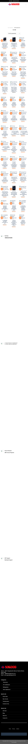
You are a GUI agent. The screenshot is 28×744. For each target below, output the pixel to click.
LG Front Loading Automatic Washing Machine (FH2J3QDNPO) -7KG (5, 134)
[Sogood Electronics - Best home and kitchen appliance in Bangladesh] (14, 4)
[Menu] (1, 4)
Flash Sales (5, 696)
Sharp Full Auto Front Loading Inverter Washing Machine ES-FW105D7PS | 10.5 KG (23, 74)
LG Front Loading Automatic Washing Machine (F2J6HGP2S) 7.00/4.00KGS (14, 164)
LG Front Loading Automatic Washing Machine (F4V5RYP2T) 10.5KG (14, 149)
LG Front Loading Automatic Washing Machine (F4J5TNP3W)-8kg (14, 118)
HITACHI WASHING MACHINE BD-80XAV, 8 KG (14, 104)
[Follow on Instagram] (13, 726)
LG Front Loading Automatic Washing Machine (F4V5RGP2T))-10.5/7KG (6, 148)
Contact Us (5, 718)
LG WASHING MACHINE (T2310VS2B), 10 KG (5, 222)
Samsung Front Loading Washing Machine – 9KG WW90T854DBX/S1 (23, 179)
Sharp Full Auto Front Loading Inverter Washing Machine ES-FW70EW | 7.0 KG (23, 89)
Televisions (5, 682)
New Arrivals (5, 698)
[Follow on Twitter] (14, 726)
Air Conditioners (6, 684)
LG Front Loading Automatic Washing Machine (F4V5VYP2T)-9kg (23, 148)
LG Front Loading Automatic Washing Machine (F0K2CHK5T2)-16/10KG (15, 133)
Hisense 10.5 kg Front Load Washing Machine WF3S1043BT (5, 73)
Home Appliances (10, 27)
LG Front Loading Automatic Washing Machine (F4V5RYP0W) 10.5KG (5, 164)
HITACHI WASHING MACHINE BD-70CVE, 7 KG (4, 104)
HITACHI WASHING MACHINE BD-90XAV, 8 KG (23, 104)
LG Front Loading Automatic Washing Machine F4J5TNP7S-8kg (5, 179)
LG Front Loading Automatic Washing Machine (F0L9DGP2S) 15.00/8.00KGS (23, 164)
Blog (4, 713)
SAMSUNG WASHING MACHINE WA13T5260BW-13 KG (5, 208)
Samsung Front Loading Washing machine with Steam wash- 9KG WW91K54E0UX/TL (5, 193)
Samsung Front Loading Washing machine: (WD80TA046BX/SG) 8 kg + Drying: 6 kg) (14, 59)
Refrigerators (5, 687)
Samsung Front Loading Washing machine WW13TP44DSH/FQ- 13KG (23, 193)
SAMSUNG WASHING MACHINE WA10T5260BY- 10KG (14, 208)
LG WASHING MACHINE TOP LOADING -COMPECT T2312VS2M (23, 208)
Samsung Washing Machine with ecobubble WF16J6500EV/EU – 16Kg (14, 193)
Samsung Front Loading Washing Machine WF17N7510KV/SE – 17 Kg (14, 45)
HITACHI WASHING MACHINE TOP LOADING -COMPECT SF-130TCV (14, 223)
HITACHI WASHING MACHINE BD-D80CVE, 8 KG (4, 59)
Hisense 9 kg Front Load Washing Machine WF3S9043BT (14, 73)
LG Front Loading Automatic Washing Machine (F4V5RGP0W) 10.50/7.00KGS (5, 118)
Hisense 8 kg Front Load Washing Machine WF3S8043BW (23, 59)
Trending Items (6, 701)
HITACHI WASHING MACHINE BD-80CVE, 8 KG (23, 44)
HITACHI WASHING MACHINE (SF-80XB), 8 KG (23, 222)
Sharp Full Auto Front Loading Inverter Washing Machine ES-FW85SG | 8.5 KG (14, 89)
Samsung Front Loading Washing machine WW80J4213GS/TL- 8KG (14, 179)
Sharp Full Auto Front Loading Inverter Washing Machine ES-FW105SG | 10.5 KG (5, 90)
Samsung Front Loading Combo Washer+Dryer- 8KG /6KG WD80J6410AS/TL (5, 45)
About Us (5, 715)
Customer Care (6, 703)
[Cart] (26, 4)
